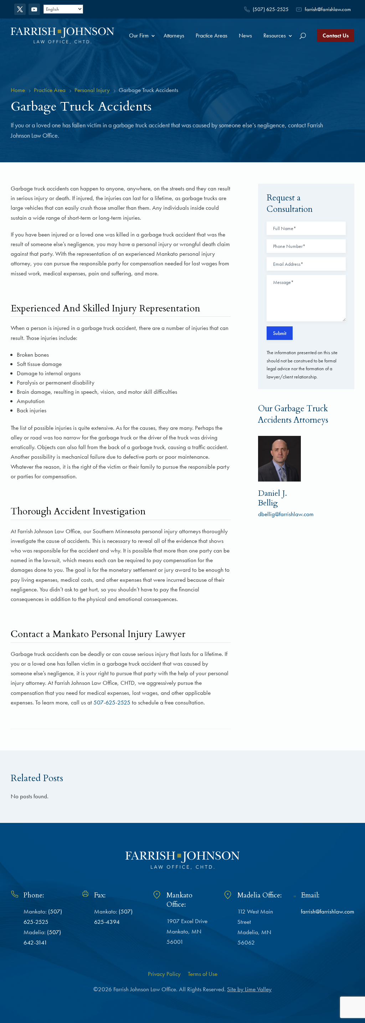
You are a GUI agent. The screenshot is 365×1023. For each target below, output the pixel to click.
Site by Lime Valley (249, 989)
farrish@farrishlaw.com (328, 9)
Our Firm (139, 35)
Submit (279, 333)
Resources (274, 35)
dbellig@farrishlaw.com (286, 514)
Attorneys (174, 35)
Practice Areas (211, 35)
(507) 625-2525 (271, 9)
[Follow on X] (20, 9)
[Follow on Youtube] (34, 9)
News (245, 35)
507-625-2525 (111, 702)
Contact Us (336, 35)
